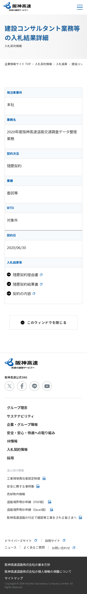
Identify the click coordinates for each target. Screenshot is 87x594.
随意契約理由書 (25, 274)
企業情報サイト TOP (18, 64)
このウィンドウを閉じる (46, 322)
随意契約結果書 (25, 284)
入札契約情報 (43, 64)
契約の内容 (22, 293)
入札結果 (61, 64)
